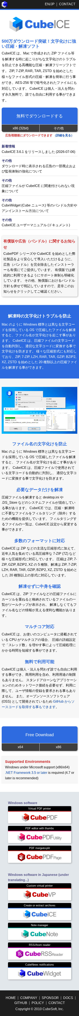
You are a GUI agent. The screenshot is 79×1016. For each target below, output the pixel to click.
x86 (58, 747)
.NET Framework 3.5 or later (26, 772)
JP (53, 4)
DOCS (68, 998)
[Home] (5, 6)
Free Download (39, 734)
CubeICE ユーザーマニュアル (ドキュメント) (36, 225)
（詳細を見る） (63, 135)
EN (47, 4)
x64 (20, 747)
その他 (59, 128)
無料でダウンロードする (39, 116)
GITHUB (20, 1003)
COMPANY (28, 998)
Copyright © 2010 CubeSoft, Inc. (39, 1009)
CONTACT (67, 4)
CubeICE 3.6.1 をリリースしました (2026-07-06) (38, 152)
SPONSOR (50, 998)
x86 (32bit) (20, 128)
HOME (11, 998)
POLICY (38, 1003)
